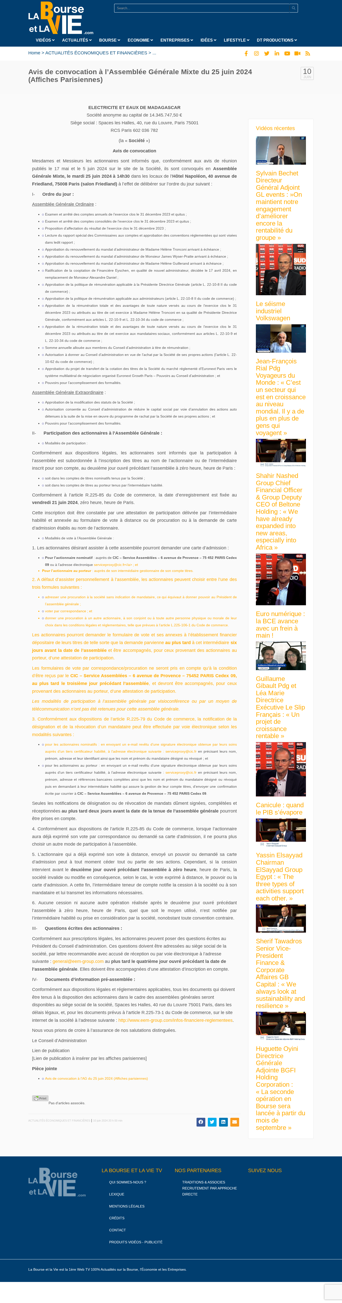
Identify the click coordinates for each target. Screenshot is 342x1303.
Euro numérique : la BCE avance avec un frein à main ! (280, 624)
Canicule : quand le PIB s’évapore (280, 808)
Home (34, 52)
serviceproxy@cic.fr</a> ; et (116, 565)
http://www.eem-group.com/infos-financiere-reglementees (175, 1020)
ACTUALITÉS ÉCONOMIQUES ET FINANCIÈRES (96, 52)
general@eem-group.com (78, 961)
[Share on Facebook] (201, 1122)
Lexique (116, 1194)
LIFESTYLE (235, 40)
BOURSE (108, 40)
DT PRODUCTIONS (275, 40)
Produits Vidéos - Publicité (135, 1242)
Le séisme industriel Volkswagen (273, 311)
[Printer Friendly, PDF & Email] (40, 1098)
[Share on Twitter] (212, 1122)
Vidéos (44, 40)
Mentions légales (126, 1206)
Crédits (116, 1218)
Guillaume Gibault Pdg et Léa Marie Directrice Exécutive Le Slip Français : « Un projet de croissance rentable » (280, 707)
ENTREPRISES (175, 40)
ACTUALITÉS (75, 40)
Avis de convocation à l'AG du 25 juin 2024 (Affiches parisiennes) (96, 1078)
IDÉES (207, 40)
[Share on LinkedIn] (223, 1122)
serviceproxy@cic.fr (181, 751)
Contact (117, 1230)
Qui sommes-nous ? (127, 1182)
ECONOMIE (139, 40)
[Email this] (234, 1122)
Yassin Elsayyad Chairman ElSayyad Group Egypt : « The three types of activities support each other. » (280, 876)
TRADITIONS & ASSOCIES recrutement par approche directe (209, 1188)
